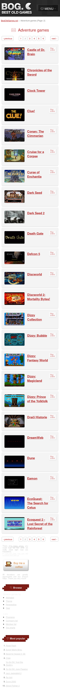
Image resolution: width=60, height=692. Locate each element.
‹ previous (7, 38)
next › (54, 38)
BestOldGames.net (9, 20)
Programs (10, 617)
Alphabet (10, 597)
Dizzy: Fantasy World (37, 358)
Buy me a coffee (19, 565)
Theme (9, 601)
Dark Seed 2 (35, 213)
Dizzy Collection (34, 317)
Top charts (10, 627)
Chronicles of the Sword (39, 72)
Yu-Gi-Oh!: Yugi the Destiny (14, 663)
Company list (12, 620)
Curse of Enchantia (34, 174)
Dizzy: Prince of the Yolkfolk (37, 398)
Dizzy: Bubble (37, 335)
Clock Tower (36, 90)
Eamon (32, 478)
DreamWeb (35, 437)
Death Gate (35, 233)
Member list (11, 624)
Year (8, 608)
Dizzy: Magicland (34, 378)
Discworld (34, 274)
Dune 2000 (11, 681)
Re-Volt (9, 677)
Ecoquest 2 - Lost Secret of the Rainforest (39, 523)
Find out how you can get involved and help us (15, 554)
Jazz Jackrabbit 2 (14, 673)
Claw (8, 657)
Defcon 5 (33, 254)
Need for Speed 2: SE (16, 653)
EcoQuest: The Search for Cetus (37, 503)
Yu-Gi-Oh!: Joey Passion (17, 669)
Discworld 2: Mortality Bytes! (38, 296)
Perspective (11, 604)
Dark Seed (34, 192)
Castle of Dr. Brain (36, 51)
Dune (31, 458)
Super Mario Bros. (14, 649)
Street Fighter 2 (13, 685)
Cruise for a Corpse (35, 154)
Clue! (31, 111)
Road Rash (11, 645)
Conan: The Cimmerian (35, 133)
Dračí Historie (37, 417)
